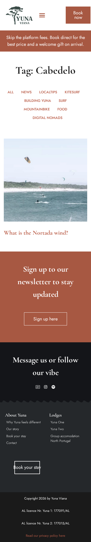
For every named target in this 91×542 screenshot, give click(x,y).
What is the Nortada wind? (36, 232)
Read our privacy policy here (45, 535)
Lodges (55, 415)
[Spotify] (53, 387)
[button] (42, 15)
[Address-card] (38, 387)
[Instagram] (46, 387)
